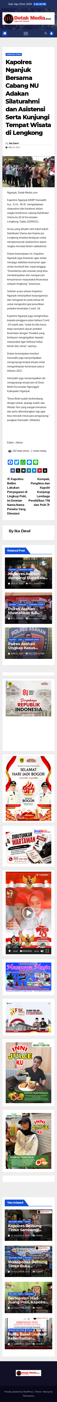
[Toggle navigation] (26, 33)
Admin (38, 1235)
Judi (20, 640)
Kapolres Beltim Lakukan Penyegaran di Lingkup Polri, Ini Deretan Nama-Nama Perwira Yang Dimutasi (17, 496)
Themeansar (28, 1396)
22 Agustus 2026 (21, 1235)
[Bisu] (42, 951)
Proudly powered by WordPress (19, 1392)
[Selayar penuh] (47, 951)
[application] (28, 913)
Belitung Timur (15, 1222)
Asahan (12, 570)
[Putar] (9, 951)
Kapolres (29, 1294)
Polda (29, 1330)
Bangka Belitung (16, 1330)
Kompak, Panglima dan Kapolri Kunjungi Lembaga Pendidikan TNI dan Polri (39, 492)
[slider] (26, 951)
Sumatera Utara (13, 54)
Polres (28, 1258)
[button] (45, 33)
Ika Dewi (14, 143)
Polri (27, 1222)
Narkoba (22, 605)
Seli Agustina (36, 583)
